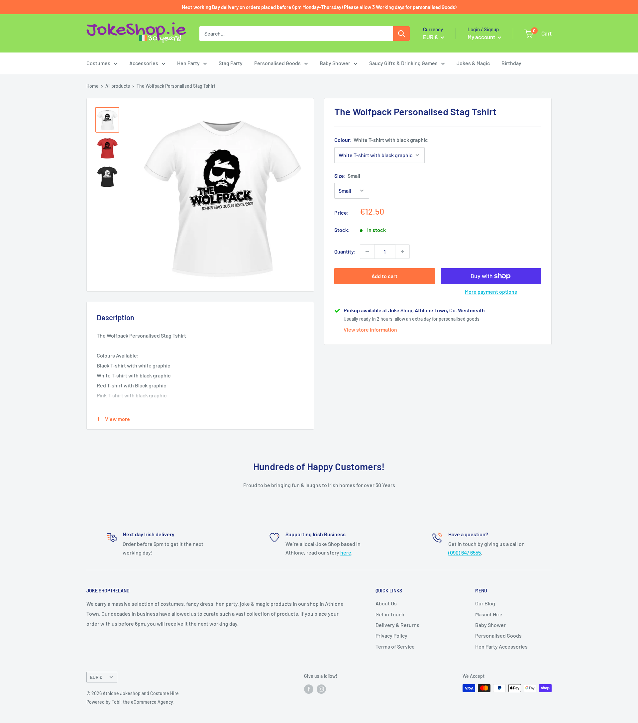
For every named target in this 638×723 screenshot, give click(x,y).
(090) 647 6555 (464, 552)
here (345, 552)
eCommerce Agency (152, 702)
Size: (347, 175)
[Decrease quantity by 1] (367, 251)
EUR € (96, 677)
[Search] (401, 33)
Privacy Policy (391, 635)
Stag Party (231, 63)
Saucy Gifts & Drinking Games (403, 63)
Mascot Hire (488, 614)
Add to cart (384, 276)
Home (92, 86)
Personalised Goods (277, 63)
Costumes (98, 63)
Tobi (116, 702)
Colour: (381, 140)
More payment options (491, 291)
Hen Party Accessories (501, 646)
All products (117, 86)
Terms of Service (395, 646)
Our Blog (485, 603)
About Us (386, 603)
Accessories (143, 63)
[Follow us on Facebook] (308, 688)
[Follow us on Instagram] (321, 688)
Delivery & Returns (397, 625)
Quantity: (345, 251)
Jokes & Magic (473, 63)
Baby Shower (335, 63)
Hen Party (188, 63)
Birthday (511, 63)
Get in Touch (389, 614)
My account (482, 37)
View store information (370, 329)
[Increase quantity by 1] (402, 251)
